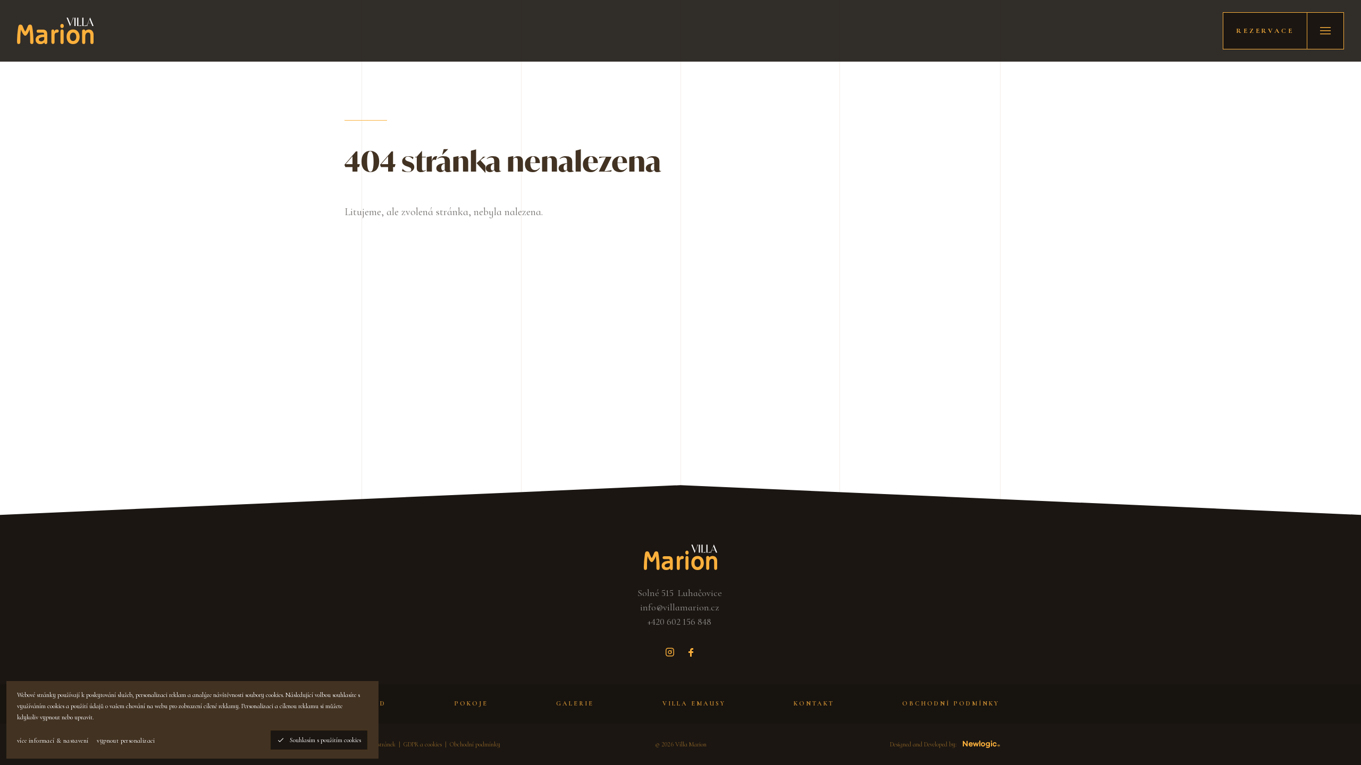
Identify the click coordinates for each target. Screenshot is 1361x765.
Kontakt (814, 703)
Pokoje (471, 703)
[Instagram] (669, 652)
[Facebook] (691, 652)
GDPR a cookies (423, 744)
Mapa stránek (379, 744)
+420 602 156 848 (679, 621)
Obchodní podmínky (950, 703)
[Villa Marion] (55, 31)
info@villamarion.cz (679, 607)
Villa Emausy (694, 703)
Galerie (575, 703)
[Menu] (1325, 30)
